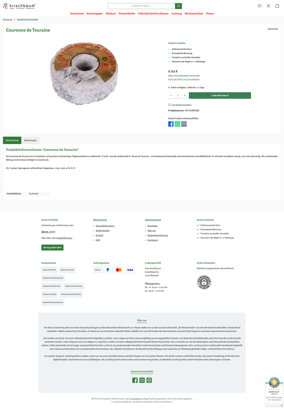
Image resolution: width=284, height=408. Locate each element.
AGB (98, 240)
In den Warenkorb (220, 95)
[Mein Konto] (268, 6)
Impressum (152, 240)
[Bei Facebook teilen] (171, 124)
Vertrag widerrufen (52, 247)
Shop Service (100, 220)
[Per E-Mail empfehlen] (184, 124)
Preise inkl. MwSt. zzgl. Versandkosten (184, 79)
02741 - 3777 (48, 231)
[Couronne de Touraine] (84, 73)
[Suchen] (178, 6)
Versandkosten (136, 399)
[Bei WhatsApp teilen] (177, 124)
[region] (84, 73)
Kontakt (99, 235)
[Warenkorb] (277, 6)
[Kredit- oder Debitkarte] (124, 270)
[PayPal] (108, 270)
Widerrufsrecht (102, 230)
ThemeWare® (167, 402)
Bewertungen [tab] (30, 140)
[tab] (12, 140)
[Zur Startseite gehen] (19, 6)
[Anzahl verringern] (171, 95)
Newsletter (152, 226)
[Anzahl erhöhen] (185, 95)
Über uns (151, 230)
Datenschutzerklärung (157, 235)
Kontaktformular (64, 238)
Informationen (153, 220)
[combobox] (141, 6)
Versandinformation (105, 226)
